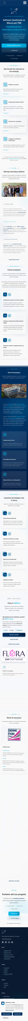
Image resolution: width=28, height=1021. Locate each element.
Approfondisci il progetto (7, 871)
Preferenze (5, 1018)
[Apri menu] (24, 2)
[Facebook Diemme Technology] (6, 942)
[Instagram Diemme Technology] (9, 942)
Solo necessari (6, 1014)
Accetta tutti (17, 1014)
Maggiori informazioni (9, 1010)
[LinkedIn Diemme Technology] (3, 942)
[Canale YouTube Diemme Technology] (12, 942)
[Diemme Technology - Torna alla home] (4, 2)
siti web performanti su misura (13, 158)
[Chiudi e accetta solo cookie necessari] (26, 1001)
